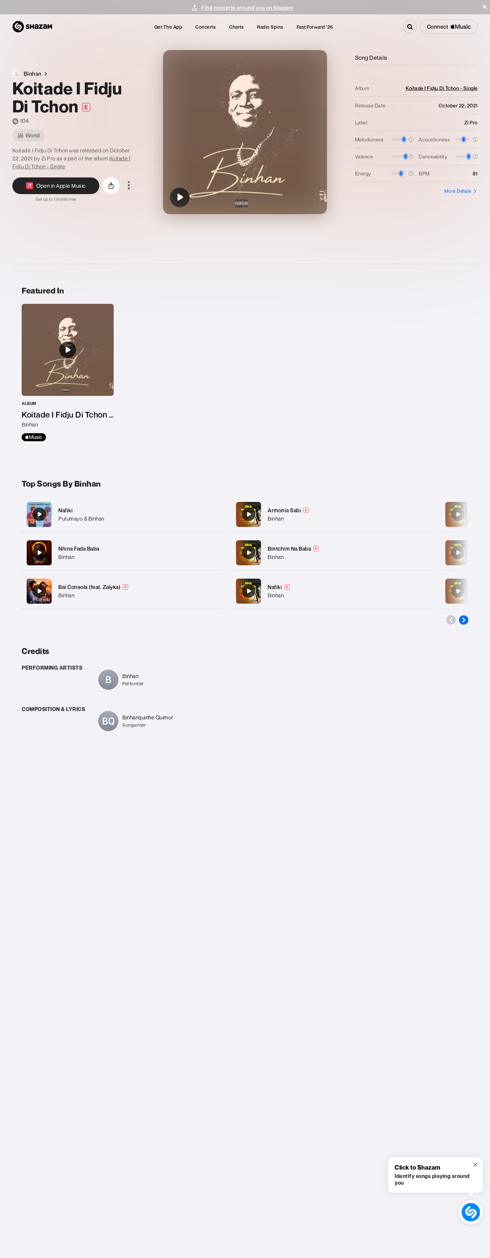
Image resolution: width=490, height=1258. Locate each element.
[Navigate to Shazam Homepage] (32, 26)
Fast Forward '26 (315, 27)
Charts (236, 27)
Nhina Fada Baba (78, 548)
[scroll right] (463, 620)
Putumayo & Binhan (81, 518)
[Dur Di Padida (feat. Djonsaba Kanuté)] (458, 514)
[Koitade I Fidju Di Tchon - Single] (68, 372)
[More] (211, 514)
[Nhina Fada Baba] (122, 552)
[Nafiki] (122, 514)
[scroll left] (451, 620)
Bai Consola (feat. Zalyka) (89, 587)
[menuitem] (168, 27)
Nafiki (65, 510)
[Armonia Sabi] (331, 514)
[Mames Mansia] (458, 552)
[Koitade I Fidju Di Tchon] (180, 197)
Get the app (168, 27)
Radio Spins (270, 27)
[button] (485, 6)
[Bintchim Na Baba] (331, 552)
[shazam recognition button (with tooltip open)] (470, 1212)
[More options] (129, 186)
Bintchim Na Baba (289, 548)
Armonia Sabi (284, 510)
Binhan (66, 557)
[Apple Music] (34, 437)
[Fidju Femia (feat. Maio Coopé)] (458, 591)
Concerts (205, 27)
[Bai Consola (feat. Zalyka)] (122, 591)
